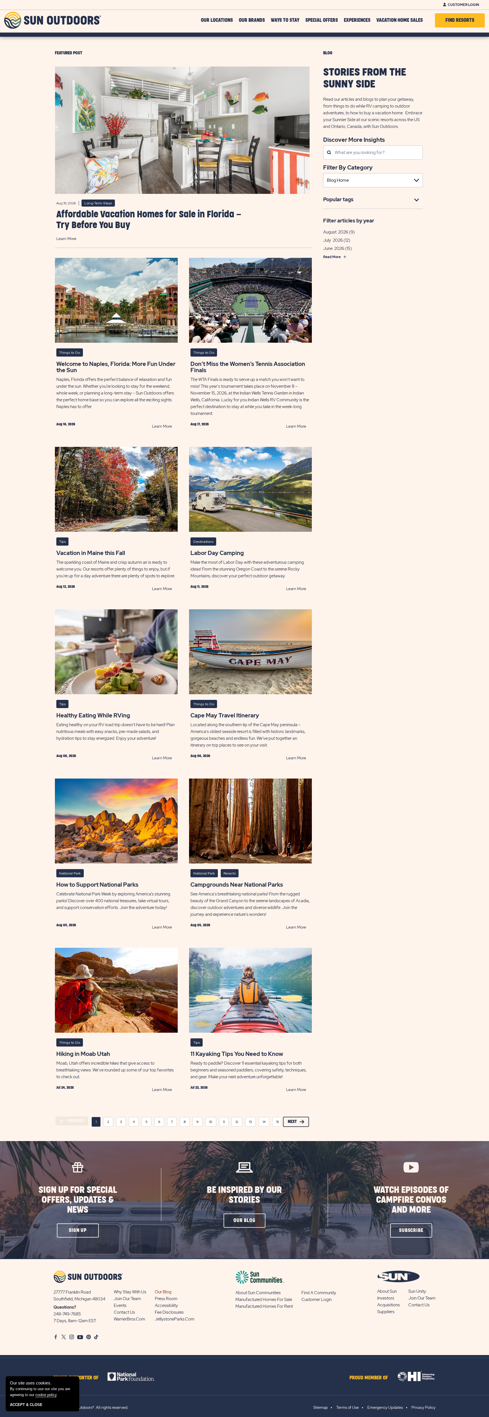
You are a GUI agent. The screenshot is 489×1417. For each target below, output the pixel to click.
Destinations (203, 541)
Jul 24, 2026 (65, 1087)
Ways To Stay (285, 20)
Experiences (357, 20)
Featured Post (68, 53)
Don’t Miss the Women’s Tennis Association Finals (247, 367)
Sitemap (320, 1407)
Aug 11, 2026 (199, 586)
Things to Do (69, 352)
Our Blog (163, 1292)
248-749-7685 (67, 1314)
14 (264, 1122)
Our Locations (217, 20)
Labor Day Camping (217, 553)
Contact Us (124, 1312)
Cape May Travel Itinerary (224, 715)
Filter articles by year (348, 220)
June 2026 (333, 248)
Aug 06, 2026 (66, 756)
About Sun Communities (258, 1293)
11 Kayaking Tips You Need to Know (236, 1054)
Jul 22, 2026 (199, 1087)
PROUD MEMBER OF (368, 1378)
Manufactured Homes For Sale (263, 1299)
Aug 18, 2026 (65, 424)
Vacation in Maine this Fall (90, 553)
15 (277, 1122)
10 (210, 1122)
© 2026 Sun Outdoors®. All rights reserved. (90, 1407)
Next (292, 1122)
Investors (385, 1298)
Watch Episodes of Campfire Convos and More (411, 1200)
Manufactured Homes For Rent (264, 1306)
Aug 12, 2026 (65, 586)
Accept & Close (26, 1405)
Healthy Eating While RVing (93, 715)
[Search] (329, 153)
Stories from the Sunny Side (364, 78)
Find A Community (318, 1293)
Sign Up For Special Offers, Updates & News (77, 1200)
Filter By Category (348, 167)
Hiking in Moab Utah (83, 1054)
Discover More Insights (354, 139)
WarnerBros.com (129, 1319)
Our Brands (252, 20)
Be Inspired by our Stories (244, 1195)
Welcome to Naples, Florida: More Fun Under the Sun (115, 367)
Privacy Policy (423, 1407)
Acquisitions (388, 1305)
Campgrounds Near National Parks (236, 885)
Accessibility (166, 1305)
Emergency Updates (385, 1407)
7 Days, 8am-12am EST (74, 1321)
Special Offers (321, 20)
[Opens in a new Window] (136, 1376)
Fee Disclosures (169, 1312)
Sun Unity (417, 1291)
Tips (62, 541)
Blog (327, 53)
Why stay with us (130, 1292)
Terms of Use (347, 1407)
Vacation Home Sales (399, 20)
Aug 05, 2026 (66, 925)
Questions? (64, 1307)
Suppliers (385, 1312)
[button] (78, 1230)
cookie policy (46, 1395)
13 (250, 1122)
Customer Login (463, 5)
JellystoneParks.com (174, 1319)
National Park (70, 873)
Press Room (166, 1299)
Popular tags (338, 199)
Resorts (230, 873)
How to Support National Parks (97, 885)
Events (120, 1305)
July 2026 (333, 240)
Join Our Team (127, 1299)
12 (236, 1122)
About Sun (387, 1291)
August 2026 (335, 232)
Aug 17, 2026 (199, 424)
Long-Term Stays (98, 203)
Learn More (66, 238)
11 (224, 1122)
